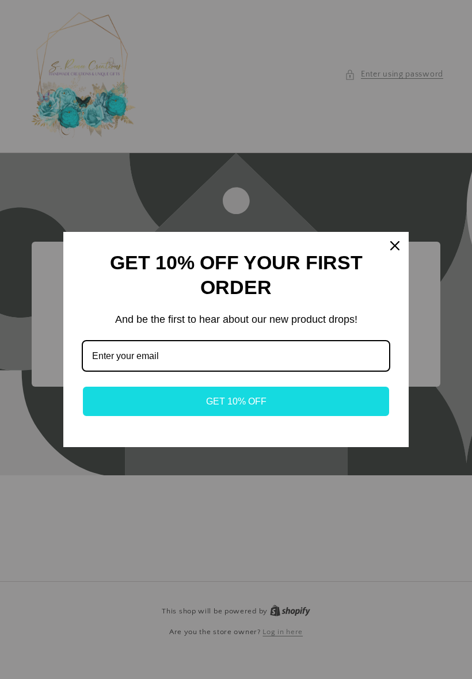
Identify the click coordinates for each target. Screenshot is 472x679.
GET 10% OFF (236, 401)
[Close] (395, 246)
